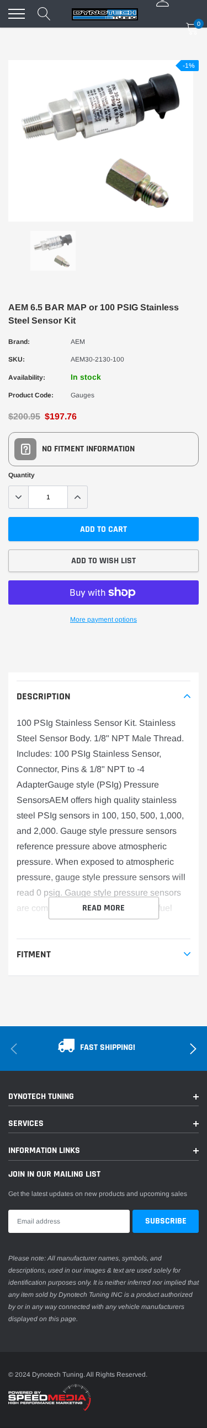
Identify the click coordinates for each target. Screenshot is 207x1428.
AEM (78, 342)
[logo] (105, 14)
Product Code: (31, 395)
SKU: (16, 359)
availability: (26, 377)
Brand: (19, 342)
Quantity (21, 475)
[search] (44, 14)
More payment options (103, 619)
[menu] (16, 14)
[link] (53, 251)
